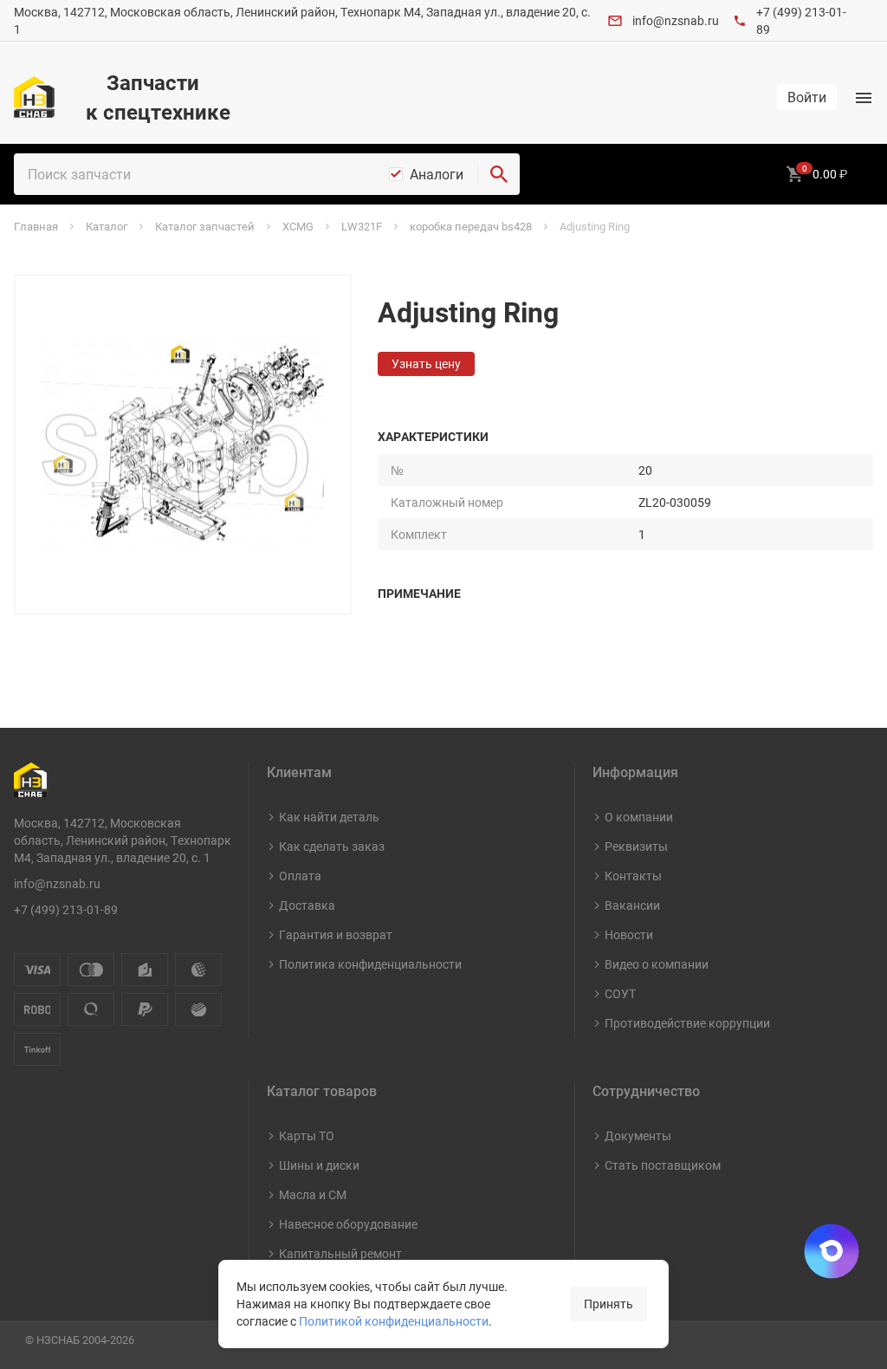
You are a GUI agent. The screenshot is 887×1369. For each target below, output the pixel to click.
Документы (638, 1135)
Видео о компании (657, 964)
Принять (608, 1303)
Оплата (300, 875)
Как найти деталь (329, 816)
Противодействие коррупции (687, 1023)
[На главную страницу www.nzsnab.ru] (34, 97)
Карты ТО (306, 1135)
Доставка (307, 905)
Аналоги (436, 174)
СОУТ (620, 993)
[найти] (499, 174)
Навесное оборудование (348, 1224)
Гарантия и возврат (335, 934)
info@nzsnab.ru (675, 20)
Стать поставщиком (663, 1165)
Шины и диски (319, 1165)
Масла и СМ (312, 1194)
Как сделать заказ (332, 846)
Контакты (633, 875)
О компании (639, 816)
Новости (629, 934)
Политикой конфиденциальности (394, 1321)
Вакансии (632, 905)
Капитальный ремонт (340, 1253)
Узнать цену (426, 363)
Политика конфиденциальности (370, 964)
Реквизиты (636, 846)
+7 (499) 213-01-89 (66, 909)
